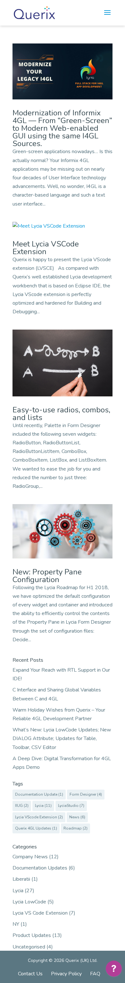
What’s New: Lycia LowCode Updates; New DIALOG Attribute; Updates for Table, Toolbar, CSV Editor (62, 738)
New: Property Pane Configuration (47, 576)
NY (16, 924)
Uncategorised (29, 946)
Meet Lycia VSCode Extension (46, 248)
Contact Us (30, 973)
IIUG (22, 805)
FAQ (95, 973)
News (77, 817)
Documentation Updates (40, 867)
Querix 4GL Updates (36, 828)
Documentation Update (39, 794)
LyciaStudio (71, 805)
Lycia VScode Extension (39, 817)
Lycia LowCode (29, 901)
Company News (30, 856)
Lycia (43, 805)
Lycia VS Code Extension (40, 913)
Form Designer (86, 794)
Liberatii (21, 879)
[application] (114, 970)
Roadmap (75, 828)
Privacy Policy (66, 973)
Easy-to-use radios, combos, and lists (61, 414)
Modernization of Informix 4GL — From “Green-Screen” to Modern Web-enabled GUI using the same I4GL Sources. (62, 128)
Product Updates (32, 935)
